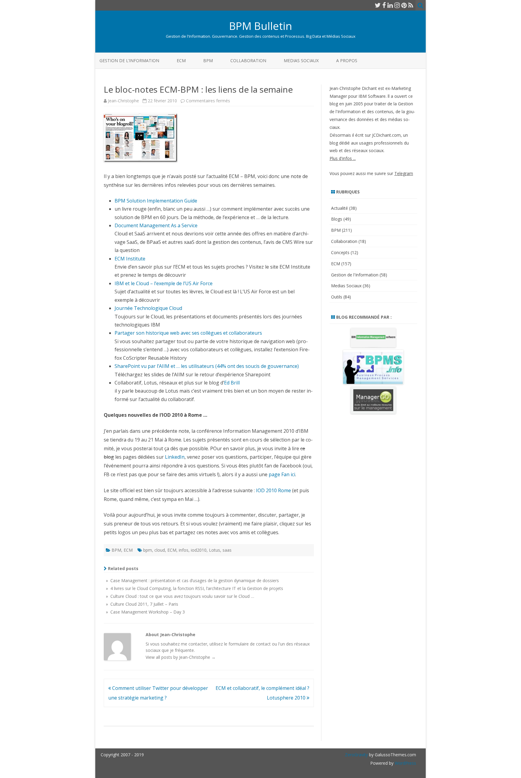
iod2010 (199, 550)
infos (183, 550)
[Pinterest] (404, 5)
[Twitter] (378, 5)
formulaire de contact (250, 644)
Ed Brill (232, 382)
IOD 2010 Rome (273, 490)
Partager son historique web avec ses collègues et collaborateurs (188, 333)
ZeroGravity (356, 754)
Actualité (339, 208)
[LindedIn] (390, 5)
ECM (181, 60)
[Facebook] (384, 5)
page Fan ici (282, 474)
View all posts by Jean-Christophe (181, 657)
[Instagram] (397, 5)
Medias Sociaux (301, 60)
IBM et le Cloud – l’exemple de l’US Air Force (164, 283)
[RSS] (410, 5)
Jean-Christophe (123, 101)
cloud (159, 550)
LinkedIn (175, 457)
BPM (208, 60)
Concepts (340, 252)
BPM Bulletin (260, 26)
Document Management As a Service (156, 225)
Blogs (336, 219)
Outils (336, 297)
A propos (346, 60)
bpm (147, 550)
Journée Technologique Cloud (148, 308)
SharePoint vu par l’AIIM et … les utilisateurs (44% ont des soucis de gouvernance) (207, 366)
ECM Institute (130, 258)
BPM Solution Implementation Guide (156, 200)
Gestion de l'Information (354, 275)
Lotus (214, 550)
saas (227, 550)
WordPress (404, 763)
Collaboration (248, 60)
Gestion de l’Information (129, 60)
